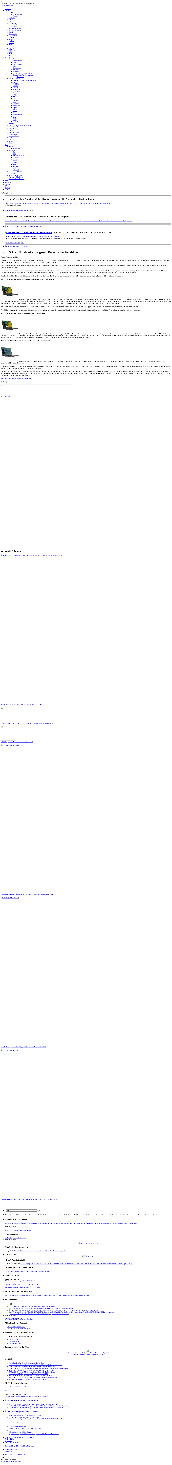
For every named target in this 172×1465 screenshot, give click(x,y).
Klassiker (12, 123)
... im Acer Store (14, 1341)
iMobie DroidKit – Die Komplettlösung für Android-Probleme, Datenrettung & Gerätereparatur (39, 1368)
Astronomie (16, 148)
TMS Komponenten (19, 64)
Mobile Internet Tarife (15, 175)
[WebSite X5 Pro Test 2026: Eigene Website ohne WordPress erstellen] (11, 1307)
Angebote (8, 182)
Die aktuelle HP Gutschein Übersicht (18, 1387)
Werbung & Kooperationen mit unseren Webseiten (20, 1437)
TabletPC (12, 19)
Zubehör (11, 37)
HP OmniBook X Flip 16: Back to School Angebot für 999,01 (53, 1308)
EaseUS (15, 87)
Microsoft (12, 39)
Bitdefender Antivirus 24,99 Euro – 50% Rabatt (20, 1281)
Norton (15, 163)
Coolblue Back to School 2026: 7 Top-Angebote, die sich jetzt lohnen (47, 1314)
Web (6, 145)
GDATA (15, 159)
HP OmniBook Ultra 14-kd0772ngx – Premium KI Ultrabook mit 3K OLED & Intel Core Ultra (39, 1406)
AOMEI (15, 116)
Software (7, 57)
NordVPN (16, 166)
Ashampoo (16, 89)
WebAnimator (17, 93)
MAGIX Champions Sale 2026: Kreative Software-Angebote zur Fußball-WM (33, 1404)
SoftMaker (16, 84)
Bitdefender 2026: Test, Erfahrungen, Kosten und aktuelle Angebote (30, 1375)
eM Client (16, 103)
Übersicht (8, 9)
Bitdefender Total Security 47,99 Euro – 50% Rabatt (21, 1284)
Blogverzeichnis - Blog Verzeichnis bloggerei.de (20, 1446)
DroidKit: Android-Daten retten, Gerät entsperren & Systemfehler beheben (32, 1366)
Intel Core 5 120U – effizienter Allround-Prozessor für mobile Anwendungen (33, 1377)
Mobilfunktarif (13, 173)
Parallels (15, 100)
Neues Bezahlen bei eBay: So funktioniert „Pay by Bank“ (27, 1363)
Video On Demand (15, 30)
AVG (14, 168)
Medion (11, 41)
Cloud (11, 32)
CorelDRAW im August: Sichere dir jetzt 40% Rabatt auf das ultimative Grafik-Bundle (32, 236)
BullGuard (16, 152)
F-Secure (15, 157)
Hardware (12, 18)
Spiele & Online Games (16, 179)
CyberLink (16, 91)
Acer (10, 44)
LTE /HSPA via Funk (15, 171)
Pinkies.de (12, 1430)
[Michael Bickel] (1, 2)
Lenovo (11, 43)
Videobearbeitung (14, 136)
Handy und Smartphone (16, 25)
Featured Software (14, 78)
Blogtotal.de (8, 1451)
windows (12, 130)
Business (7, 180)
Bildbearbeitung (14, 132)
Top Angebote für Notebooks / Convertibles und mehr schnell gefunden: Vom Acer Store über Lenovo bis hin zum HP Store (88, 1354)
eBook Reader (17, 14)
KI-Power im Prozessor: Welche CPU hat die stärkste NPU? (28, 1379)
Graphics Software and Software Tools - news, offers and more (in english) (28, 1271)
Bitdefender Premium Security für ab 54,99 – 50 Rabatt (22, 1288)
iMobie (15, 118)
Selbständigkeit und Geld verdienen (25, 1411)
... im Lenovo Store (15, 1343)
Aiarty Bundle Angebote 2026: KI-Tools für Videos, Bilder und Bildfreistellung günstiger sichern (68, 1310)
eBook (11, 12)
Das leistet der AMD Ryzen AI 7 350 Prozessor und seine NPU (28, 1374)
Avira (14, 154)
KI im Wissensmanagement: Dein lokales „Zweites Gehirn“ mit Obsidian (32, 1370)
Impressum (8, 1441)
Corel (14, 82)
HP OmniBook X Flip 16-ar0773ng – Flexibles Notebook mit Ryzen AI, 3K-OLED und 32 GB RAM (41, 1408)
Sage (14, 120)
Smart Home (13, 34)
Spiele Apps (16, 127)
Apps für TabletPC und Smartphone (20, 125)
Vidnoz (15, 111)
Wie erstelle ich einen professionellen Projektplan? (24, 1417)
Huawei (11, 48)
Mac (10, 52)
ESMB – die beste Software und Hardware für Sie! (25, 1428)
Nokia (15, 27)
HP (6, 186)
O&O (14, 98)
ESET (15, 161)
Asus (10, 53)
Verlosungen (13, 134)
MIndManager (17, 114)
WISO (15, 107)
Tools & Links (9, 1439)
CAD (10, 139)
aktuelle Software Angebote (16, 1327)
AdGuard (16, 170)
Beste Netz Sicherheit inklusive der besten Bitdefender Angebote (27, 1396)
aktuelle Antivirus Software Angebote (18, 1328)
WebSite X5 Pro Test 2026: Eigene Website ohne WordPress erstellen (35, 1307)
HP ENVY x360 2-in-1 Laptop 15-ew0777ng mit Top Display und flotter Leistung (27, 723)
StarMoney (16, 105)
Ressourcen (20, 77)
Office (7, 189)
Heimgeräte (12, 23)
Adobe (15, 109)
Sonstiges (16, 71)
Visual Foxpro (17, 61)
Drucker (11, 46)
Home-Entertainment (15, 28)
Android (15, 69)
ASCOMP (16, 96)
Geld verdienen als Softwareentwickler (25, 73)
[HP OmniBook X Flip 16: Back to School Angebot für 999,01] (21, 1308)
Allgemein (12, 146)
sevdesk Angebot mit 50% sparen (15, 1238)
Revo (10, 143)
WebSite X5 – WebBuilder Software (24, 80)
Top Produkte (13, 35)
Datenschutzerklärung (166, 1214)
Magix (15, 95)
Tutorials (11, 129)
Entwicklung (13, 59)
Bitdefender (8, 184)
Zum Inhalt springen (7, 5)
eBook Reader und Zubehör (17, 1427)
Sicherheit (12, 150)
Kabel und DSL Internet (16, 177)
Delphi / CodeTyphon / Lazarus (23, 75)
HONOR (12, 50)
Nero (14, 102)
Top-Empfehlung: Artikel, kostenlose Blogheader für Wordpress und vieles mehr (34, 1434)
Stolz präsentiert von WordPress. (11, 1461)
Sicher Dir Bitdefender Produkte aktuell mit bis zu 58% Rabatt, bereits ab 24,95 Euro (40, 1251)
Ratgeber (7, 188)
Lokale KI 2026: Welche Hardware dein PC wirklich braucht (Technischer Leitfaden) (35, 1365)
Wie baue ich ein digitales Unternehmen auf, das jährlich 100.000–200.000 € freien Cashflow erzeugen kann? (43, 1419)
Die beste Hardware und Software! (24, 1400)
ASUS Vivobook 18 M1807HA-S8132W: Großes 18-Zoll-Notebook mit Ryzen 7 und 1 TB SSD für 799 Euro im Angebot (75, 1312)
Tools (14, 62)
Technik (7, 10)
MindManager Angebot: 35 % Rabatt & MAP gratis (25, 1415)
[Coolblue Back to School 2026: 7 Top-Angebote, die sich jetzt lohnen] (17, 1314)
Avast (14, 164)
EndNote (15, 121)
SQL (14, 66)
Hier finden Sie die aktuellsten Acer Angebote (15, 378)
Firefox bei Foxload (11, 1449)
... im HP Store (13, 1339)
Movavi (15, 86)
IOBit (14, 112)
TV (10, 21)
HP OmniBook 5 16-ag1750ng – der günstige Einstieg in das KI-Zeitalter (32, 1372)
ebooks (15, 16)
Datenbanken (17, 68)
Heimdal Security (18, 155)
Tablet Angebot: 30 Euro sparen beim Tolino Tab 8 (17, 742)
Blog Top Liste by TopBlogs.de (15, 1454)
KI (9, 55)
